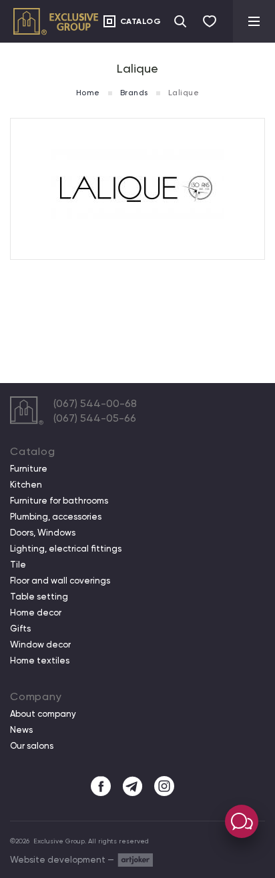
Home (88, 92)
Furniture (28, 469)
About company (43, 714)
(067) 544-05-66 (94, 418)
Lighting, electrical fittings (65, 549)
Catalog (141, 21)
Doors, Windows (42, 533)
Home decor (35, 613)
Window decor (40, 645)
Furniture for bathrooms (59, 501)
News (21, 730)
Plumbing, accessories (55, 517)
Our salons (31, 746)
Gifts (20, 629)
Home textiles (39, 660)
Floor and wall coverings (60, 581)
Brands (134, 92)
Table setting (39, 597)
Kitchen (26, 485)
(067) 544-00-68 (95, 403)
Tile (18, 565)
